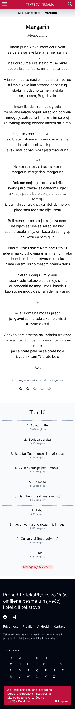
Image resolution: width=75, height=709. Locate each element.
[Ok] (36, 388)
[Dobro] (43, 388)
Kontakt (59, 626)
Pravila (27, 626)
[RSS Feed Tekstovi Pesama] (14, 617)
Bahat (39, 510)
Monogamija (38, 35)
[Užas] (22, 388)
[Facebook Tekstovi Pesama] (5, 617)
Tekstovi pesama (13, 634)
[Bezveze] (29, 388)
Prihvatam (62, 701)
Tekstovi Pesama (40, 5)
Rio (40, 553)
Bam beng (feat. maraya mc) (39, 496)
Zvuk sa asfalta (40, 439)
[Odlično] (50, 388)
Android (43, 626)
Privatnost (10, 626)
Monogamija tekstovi (36, 567)
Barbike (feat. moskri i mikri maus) (40, 454)
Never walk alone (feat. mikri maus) (40, 524)
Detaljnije (24, 701)
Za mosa (39, 482)
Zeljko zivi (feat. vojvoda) (39, 539)
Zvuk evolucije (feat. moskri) (40, 468)
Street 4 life (39, 425)
